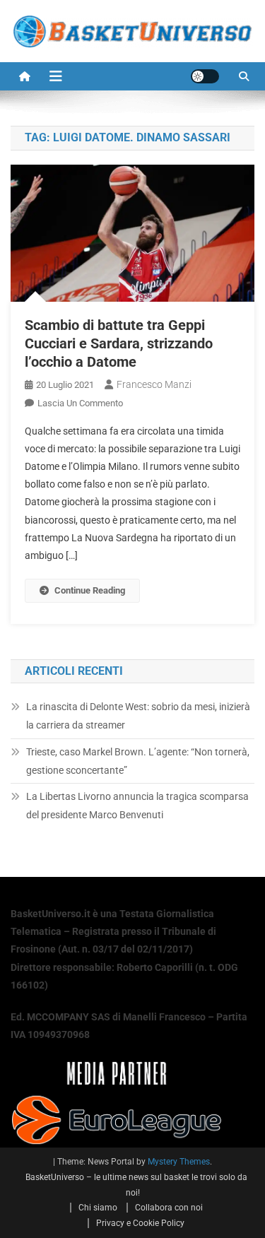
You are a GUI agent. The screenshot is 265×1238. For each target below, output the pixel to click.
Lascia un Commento (80, 403)
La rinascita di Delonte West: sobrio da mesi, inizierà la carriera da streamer (138, 716)
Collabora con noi (169, 1208)
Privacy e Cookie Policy (140, 1223)
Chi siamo (97, 1208)
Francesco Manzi (154, 384)
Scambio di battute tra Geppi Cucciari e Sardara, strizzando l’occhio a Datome (119, 343)
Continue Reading (89, 590)
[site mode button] (205, 76)
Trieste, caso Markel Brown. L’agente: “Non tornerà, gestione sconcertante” (137, 761)
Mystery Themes (179, 1162)
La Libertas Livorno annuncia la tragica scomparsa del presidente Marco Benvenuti (137, 805)
